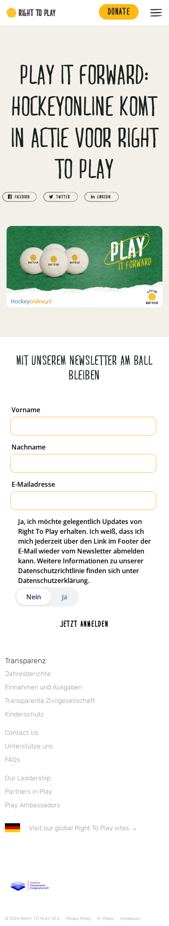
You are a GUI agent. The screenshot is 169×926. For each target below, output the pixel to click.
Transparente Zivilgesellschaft (50, 701)
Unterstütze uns (29, 746)
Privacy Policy (78, 918)
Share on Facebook (19, 197)
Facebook (9, 851)
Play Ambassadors (32, 805)
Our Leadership (27, 778)
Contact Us (21, 732)
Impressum (130, 918)
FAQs (12, 759)
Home (31, 13)
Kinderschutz (24, 714)
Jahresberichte (28, 674)
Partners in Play (29, 791)
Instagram (43, 851)
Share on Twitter (60, 197)
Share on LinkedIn (101, 197)
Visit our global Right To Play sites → (83, 828)
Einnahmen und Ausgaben (43, 687)
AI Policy (105, 918)
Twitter (26, 851)
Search (88, 12)
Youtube (78, 851)
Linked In (61, 851)
